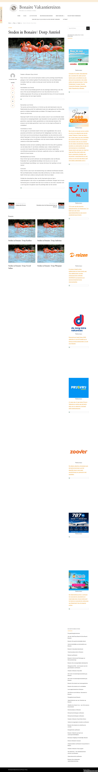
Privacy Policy (24, 769)
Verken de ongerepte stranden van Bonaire (78, 722)
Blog (25, 15)
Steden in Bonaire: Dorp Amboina (49, 240)
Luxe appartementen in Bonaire (75, 689)
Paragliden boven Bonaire (74, 697)
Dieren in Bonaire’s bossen (74, 741)
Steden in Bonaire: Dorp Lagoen (75, 748)
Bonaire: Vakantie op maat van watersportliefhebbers (75, 733)
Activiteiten (33, 15)
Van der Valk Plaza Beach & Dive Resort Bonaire (46, 19)
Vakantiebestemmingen (74, 15)
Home (18, 15)
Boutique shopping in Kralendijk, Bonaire (78, 737)
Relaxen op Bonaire (72, 655)
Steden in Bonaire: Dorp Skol (75, 670)
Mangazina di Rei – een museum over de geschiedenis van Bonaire (77, 666)
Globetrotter (13, 79)
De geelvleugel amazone (74, 633)
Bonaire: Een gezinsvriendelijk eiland (77, 641)
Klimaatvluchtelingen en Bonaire (76, 713)
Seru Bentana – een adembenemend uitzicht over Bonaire (77, 752)
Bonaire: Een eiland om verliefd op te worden (77, 726)
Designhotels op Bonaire (74, 730)
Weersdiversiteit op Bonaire (75, 756)
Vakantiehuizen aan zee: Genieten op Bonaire (77, 701)
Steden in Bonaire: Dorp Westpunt (49, 266)
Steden (10, 27)
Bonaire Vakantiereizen (39, 7)
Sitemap (65, 19)
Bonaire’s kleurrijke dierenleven (75, 649)
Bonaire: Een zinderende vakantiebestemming (74, 760)
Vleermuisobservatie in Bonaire (75, 652)
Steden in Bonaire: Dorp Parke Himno (77, 719)
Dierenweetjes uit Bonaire (74, 710)
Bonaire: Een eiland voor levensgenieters (78, 683)
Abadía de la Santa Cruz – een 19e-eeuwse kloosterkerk (78, 706)
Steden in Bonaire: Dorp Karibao (20, 240)
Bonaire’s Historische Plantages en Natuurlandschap (76, 659)
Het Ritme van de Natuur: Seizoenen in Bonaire (77, 693)
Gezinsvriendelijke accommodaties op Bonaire (77, 645)
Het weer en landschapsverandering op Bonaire (77, 674)
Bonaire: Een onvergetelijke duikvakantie (78, 663)
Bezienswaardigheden (46, 15)
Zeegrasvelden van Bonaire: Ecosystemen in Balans (78, 744)
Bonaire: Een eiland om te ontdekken (77, 686)
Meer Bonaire (59, 15)
